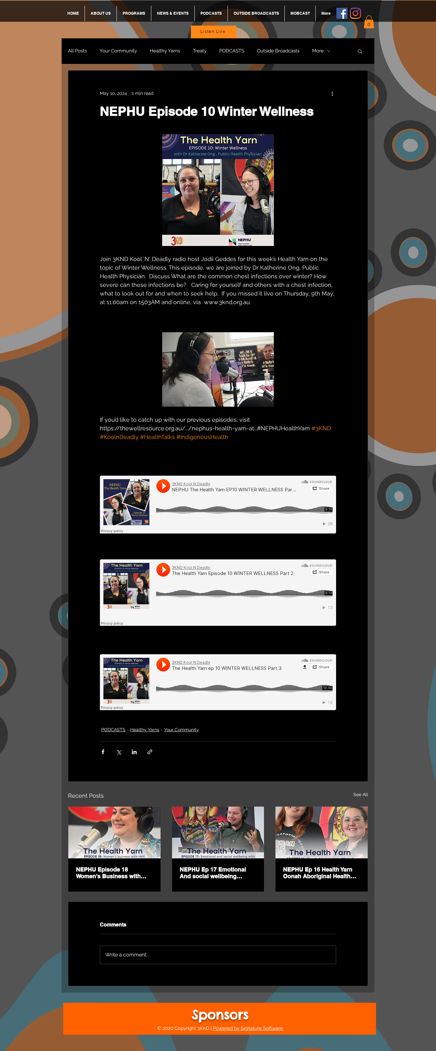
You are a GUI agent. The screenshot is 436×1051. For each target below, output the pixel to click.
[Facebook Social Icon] (342, 13)
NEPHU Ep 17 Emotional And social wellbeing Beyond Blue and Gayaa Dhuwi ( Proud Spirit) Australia (213, 872)
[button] (369, 21)
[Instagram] (355, 13)
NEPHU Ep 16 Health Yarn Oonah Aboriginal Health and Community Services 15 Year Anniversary (321, 872)
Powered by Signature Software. (248, 1028)
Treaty (200, 51)
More (318, 51)
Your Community (118, 51)
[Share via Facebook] (103, 752)
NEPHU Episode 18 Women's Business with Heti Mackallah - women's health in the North (110, 872)
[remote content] (218, 504)
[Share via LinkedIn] (134, 752)
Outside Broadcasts (278, 51)
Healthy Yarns (165, 51)
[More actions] (332, 93)
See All (360, 794)
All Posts (77, 51)
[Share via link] (150, 752)
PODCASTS (231, 51)
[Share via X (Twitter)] (119, 752)
